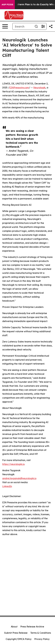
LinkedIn (7, 486)
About (14, 626)
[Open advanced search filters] (43, 26)
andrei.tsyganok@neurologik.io (19, 478)
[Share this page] (51, 26)
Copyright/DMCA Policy (18, 639)
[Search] (36, 26)
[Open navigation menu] (5, 26)
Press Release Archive (32, 626)
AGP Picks (7, 4)
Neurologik (39, 87)
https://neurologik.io (13, 464)
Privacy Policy (42, 639)
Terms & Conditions (40, 632)
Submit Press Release (16, 632)
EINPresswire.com (19, 87)
